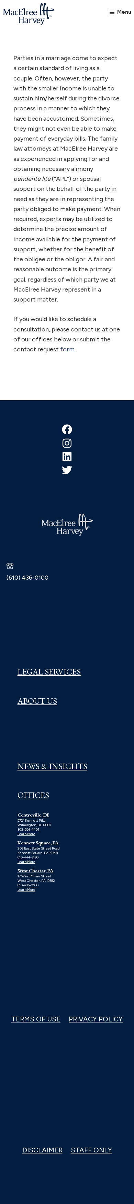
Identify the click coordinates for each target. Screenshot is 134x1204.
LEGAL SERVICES (49, 671)
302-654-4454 (29, 829)
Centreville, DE (33, 815)
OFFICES (33, 795)
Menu (124, 12)
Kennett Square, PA (38, 843)
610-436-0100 (28, 885)
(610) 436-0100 (27, 577)
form (67, 349)
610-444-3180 (28, 857)
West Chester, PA (35, 870)
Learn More (26, 834)
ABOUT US (37, 701)
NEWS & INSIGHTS (52, 766)
